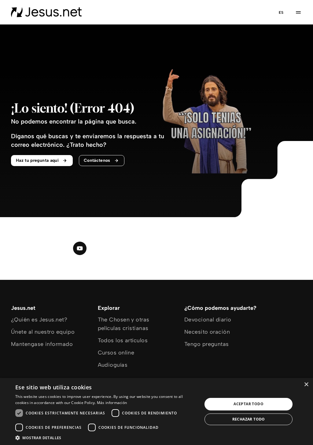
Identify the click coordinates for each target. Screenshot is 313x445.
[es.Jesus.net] (46, 12)
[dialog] (156, 411)
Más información (112, 402)
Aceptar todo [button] (248, 403)
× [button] (306, 384)
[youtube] (80, 248)
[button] (106, 437)
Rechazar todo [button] (248, 419)
